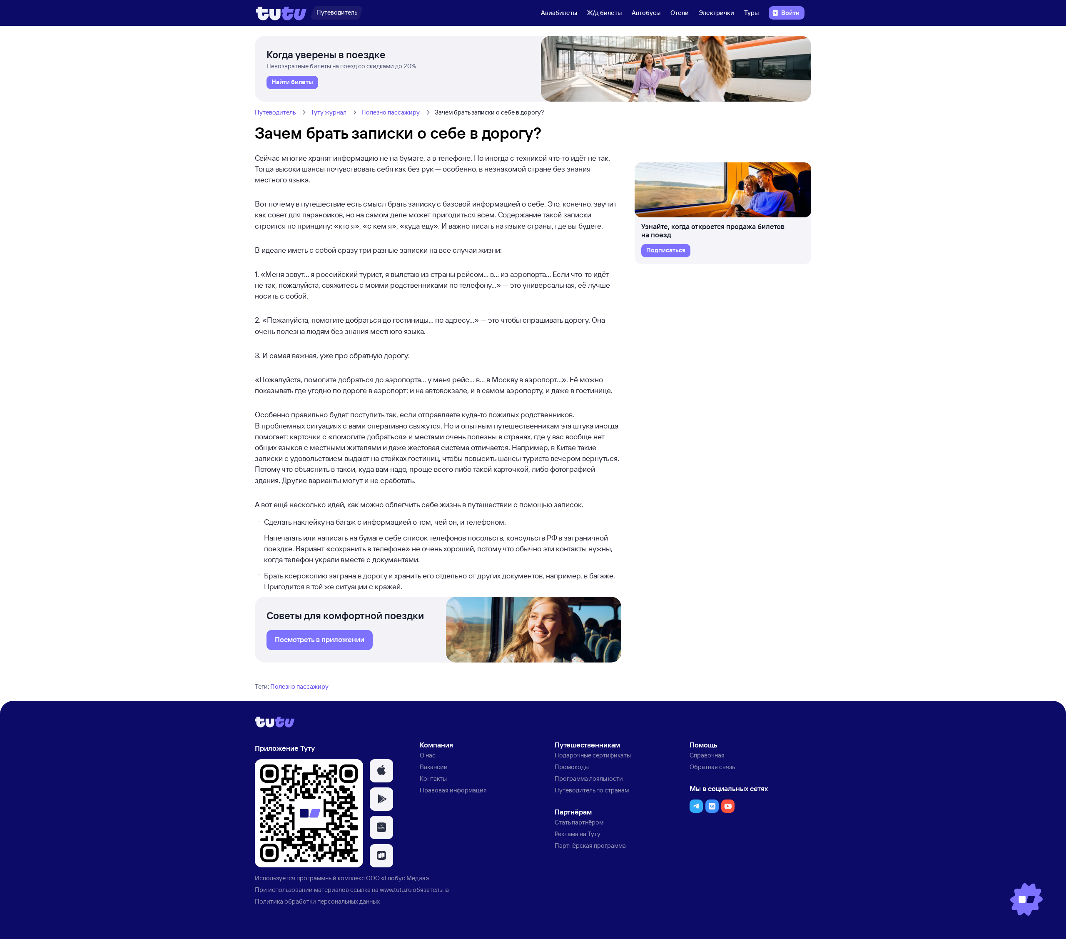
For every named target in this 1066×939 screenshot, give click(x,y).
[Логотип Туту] (281, 12)
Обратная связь (712, 767)
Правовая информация (453, 790)
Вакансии (434, 767)
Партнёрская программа (590, 845)
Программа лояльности (589, 778)
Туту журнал (328, 112)
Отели (679, 13)
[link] (292, 82)
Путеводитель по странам (592, 790)
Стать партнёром (579, 822)
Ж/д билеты (604, 13)
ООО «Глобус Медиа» (397, 878)
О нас (428, 755)
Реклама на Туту (577, 834)
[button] (381, 770)
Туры (751, 13)
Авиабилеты (559, 13)
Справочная (707, 755)
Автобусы (646, 13)
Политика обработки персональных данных (317, 901)
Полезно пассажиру (390, 112)
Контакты (433, 778)
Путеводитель (275, 112)
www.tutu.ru (395, 890)
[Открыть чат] (1026, 899)
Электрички (716, 13)
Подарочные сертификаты (593, 755)
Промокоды (572, 767)
